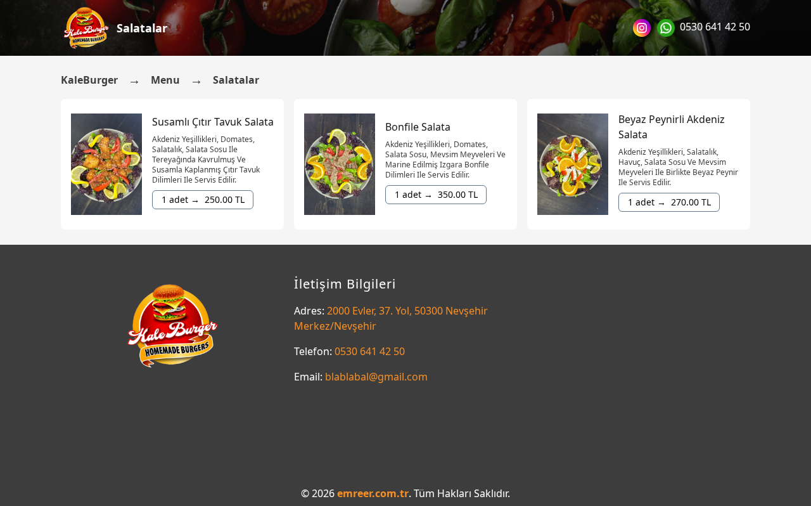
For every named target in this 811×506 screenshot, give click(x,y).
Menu (165, 80)
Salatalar (142, 28)
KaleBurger (89, 80)
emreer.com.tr (373, 493)
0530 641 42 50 (715, 27)
